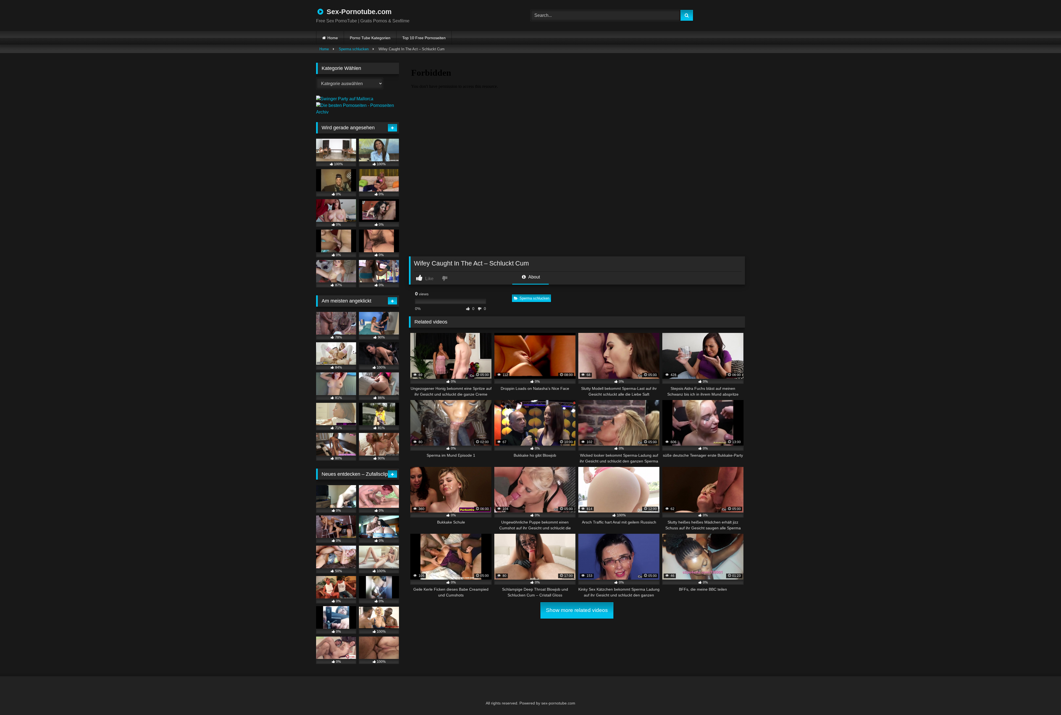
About (533, 277)
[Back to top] (1043, 698)
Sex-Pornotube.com (358, 11)
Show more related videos (577, 610)
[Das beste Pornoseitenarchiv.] (357, 112)
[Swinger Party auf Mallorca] (344, 98)
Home (332, 38)
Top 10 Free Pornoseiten (424, 38)
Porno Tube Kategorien (370, 38)
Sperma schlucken (354, 49)
